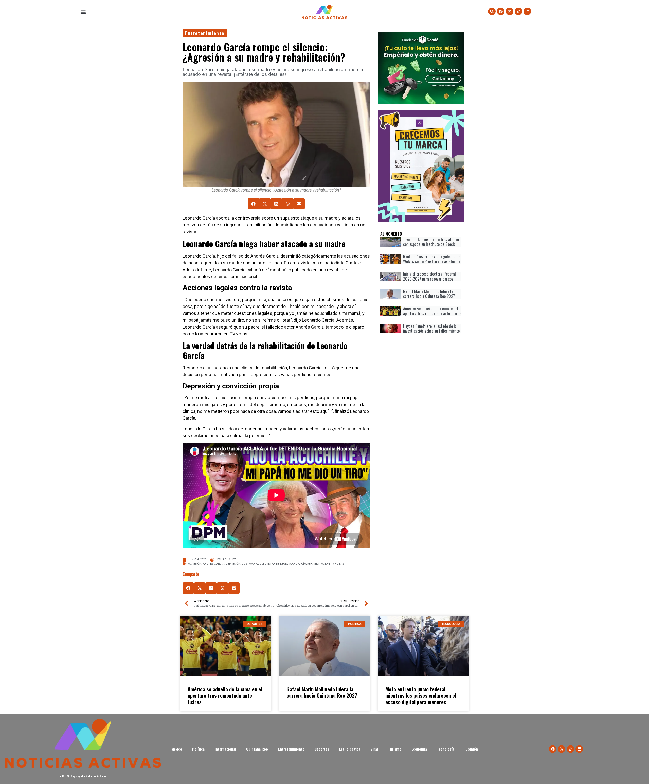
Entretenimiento (205, 33)
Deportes (322, 749)
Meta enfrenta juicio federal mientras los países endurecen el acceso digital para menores (420, 695)
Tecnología (446, 749)
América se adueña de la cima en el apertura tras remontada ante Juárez (225, 695)
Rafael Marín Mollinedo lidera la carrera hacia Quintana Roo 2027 (321, 692)
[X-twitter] (509, 11)
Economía (419, 749)
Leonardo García (293, 563)
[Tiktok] (518, 11)
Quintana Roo (257, 749)
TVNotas (337, 563)
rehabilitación (318, 563)
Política (198, 749)
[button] (83, 12)
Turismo (394, 749)
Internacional (225, 749)
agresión (194, 563)
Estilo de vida (349, 749)
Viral (374, 749)
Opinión (471, 749)
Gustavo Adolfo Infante (260, 563)
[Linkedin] (527, 11)
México (176, 749)
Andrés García (213, 563)
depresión (233, 563)
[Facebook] (500, 11)
